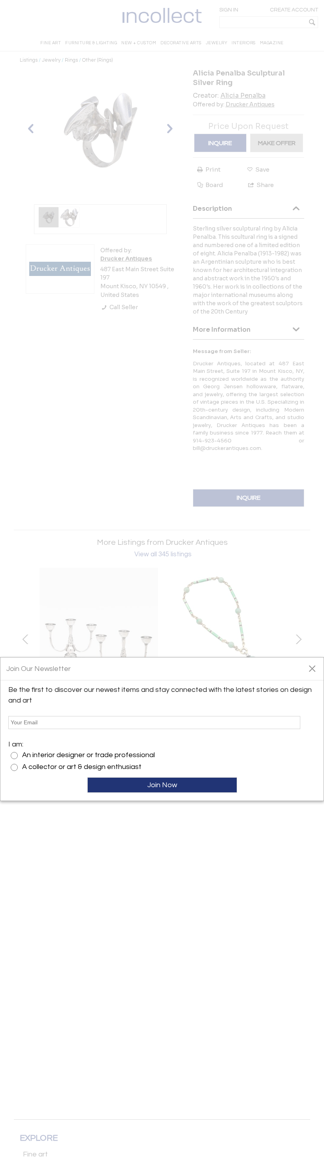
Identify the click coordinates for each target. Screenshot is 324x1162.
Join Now (162, 785)
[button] (312, 668)
